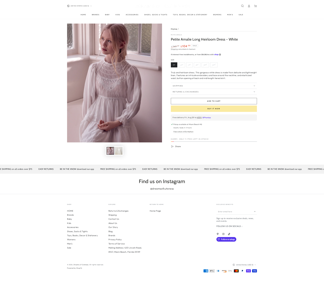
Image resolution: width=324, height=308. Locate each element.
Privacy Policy (115, 239)
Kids (69, 223)
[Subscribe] (255, 211)
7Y (189, 65)
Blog (110, 231)
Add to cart (214, 101)
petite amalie (176, 35)
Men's (70, 243)
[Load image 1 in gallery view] (110, 151)
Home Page (155, 211)
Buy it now (214, 109)
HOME (70, 211)
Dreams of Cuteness (81, 265)
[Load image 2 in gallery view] (119, 151)
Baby (69, 219)
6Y (182, 65)
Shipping (174, 49)
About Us (112, 223)
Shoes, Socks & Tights (77, 231)
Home (174, 28)
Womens (71, 239)
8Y (197, 65)
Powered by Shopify (74, 268)
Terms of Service (116, 243)
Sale (69, 247)
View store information (183, 131)
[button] (242, 6)
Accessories (73, 227)
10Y (205, 65)
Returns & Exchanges (118, 211)
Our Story (113, 227)
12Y (213, 65)
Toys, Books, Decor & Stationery (82, 235)
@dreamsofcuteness (162, 188)
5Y (174, 65)
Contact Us (113, 219)
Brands (70, 215)
